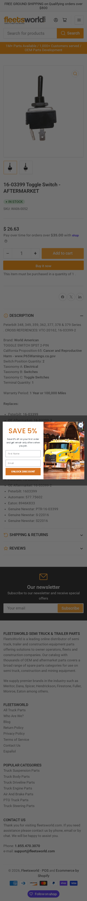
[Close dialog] (81, 425)
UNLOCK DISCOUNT (23, 471)
